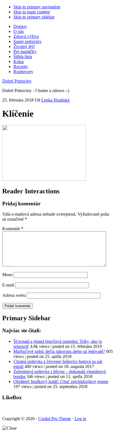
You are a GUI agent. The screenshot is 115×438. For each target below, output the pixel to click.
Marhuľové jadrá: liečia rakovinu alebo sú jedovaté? (59, 351)
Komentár (12, 228)
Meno (7, 274)
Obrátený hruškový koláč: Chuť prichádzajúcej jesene (60, 381)
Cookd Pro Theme (54, 418)
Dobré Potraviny (17, 81)
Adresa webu (14, 295)
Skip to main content (31, 11)
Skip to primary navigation (36, 6)
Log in (80, 418)
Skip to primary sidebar (33, 17)
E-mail (8, 285)
